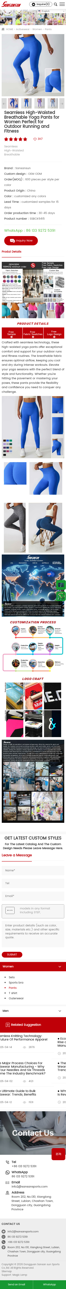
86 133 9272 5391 (23, 1176)
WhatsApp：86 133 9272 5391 (29, 231)
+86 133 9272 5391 (24, 1166)
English (45, 11)
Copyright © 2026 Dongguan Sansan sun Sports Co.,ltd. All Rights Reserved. (30, 1266)
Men (6, 1011)
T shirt (13, 993)
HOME (9, 29)
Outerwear (16, 998)
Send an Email (16, 1285)
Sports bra (16, 982)
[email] (61, 585)
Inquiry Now (24, 240)
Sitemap (7, 1271)
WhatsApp (49, 1285)
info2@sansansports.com (30, 1186)
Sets (12, 977)
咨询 (58, 1153)
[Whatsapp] (61, 596)
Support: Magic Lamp (14, 1275)
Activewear (23, 29)
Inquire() (43, 4)
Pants (48, 29)
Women (37, 29)
